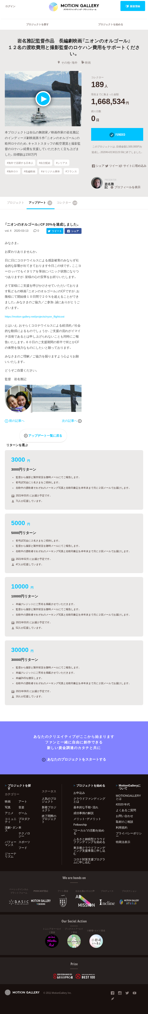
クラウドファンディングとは (89, 799)
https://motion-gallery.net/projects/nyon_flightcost (34, 316)
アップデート (40, 202)
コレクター (67, 202)
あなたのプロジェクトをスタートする (76, 759)
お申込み (79, 793)
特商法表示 (123, 842)
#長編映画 (29, 171)
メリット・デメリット (87, 819)
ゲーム (22, 813)
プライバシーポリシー (129, 834)
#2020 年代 (123, 804)
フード (22, 848)
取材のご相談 (124, 821)
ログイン (10, 6)
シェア (100, 166)
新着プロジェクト (49, 808)
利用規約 (121, 827)
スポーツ (24, 842)
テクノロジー (24, 834)
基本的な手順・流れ (85, 807)
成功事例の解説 (83, 813)
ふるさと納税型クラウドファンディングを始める (89, 840)
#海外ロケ (12, 171)
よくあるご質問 (126, 810)
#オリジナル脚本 (50, 171)
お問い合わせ (124, 816)
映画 (88, 62)
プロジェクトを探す (37, 24)
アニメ (9, 813)
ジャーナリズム (10, 854)
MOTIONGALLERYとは (128, 797)
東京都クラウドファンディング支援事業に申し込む (89, 851)
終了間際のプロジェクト (49, 819)
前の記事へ (16, 420)
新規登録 (135, 6)
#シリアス (61, 163)
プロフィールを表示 (127, 187)
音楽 (21, 807)
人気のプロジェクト (49, 799)
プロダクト (24, 820)
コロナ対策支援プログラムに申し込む (89, 860)
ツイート (114, 166)
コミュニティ (10, 820)
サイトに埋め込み (133, 166)
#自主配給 (44, 163)
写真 (8, 807)
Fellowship (80, 824)
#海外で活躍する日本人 (20, 163)
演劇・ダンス (11, 828)
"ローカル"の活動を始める (88, 831)
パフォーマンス (10, 843)
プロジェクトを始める (110, 24)
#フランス (71, 171)
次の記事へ (70, 420)
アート (22, 801)
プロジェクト (15, 202)
